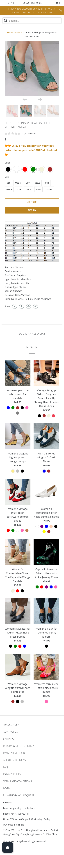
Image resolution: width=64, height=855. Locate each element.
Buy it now (32, 210)
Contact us (10, 731)
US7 (28, 182)
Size (7, 176)
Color (7, 162)
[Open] (7, 847)
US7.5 (37, 182)
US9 (19, 189)
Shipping (8, 738)
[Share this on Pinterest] (28, 306)
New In (32, 347)
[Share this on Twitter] (14, 306)
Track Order (11, 724)
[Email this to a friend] (35, 306)
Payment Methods (14, 753)
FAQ (5, 767)
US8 (47, 182)
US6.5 (18, 182)
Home (10, 32)
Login (7, 788)
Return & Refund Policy (18, 746)
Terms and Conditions (17, 781)
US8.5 (9, 189)
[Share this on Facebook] (21, 306)
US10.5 (49, 189)
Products (19, 32)
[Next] (39, 99)
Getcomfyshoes (19, 841)
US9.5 (28, 189)
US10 (38, 189)
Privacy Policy (12, 774)
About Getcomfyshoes (17, 760)
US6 (8, 182)
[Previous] (24, 99)
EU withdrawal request (18, 795)
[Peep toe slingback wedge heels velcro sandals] (32, 68)
